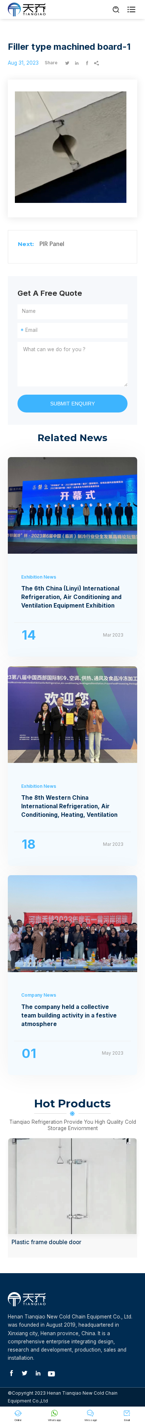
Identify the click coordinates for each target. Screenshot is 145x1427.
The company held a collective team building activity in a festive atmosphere (69, 1015)
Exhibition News (38, 577)
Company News (38, 995)
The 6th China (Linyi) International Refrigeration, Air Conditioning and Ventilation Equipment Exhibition (71, 597)
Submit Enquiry (72, 404)
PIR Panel (51, 243)
